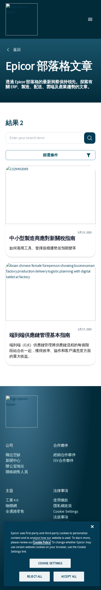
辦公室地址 (15, 466)
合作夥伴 (64, 455)
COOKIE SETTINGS (50, 563)
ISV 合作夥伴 (63, 460)
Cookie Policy (42, 542)
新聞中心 (13, 460)
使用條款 (60, 500)
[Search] (89, 138)
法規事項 (60, 517)
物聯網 (11, 505)
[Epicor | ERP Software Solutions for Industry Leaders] (22, 19)
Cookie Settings (65, 511)
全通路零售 (15, 511)
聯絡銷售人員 (17, 472)
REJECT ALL (34, 576)
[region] (52, 553)
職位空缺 (13, 455)
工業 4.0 (12, 500)
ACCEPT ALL (69, 576)
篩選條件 (50, 155)
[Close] (92, 526)
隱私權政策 (62, 505)
